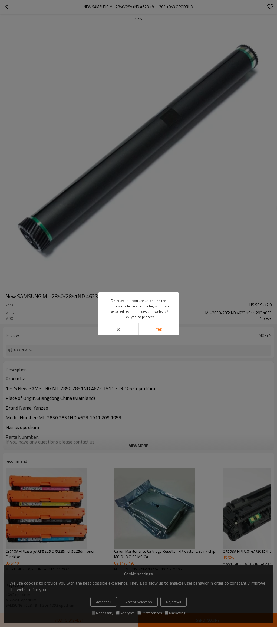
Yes (159, 329)
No (118, 329)
